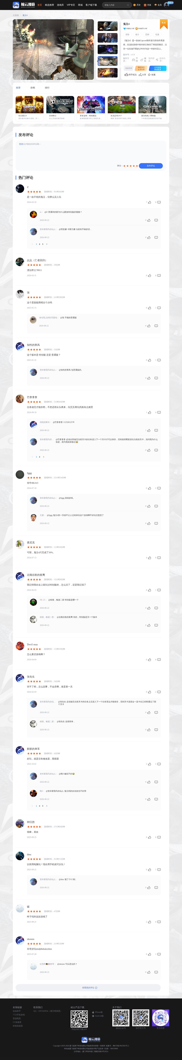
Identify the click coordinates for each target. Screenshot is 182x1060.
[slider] (131, 165)
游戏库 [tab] (60, 5)
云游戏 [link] (16, 15)
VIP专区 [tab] (71, 5)
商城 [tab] (80, 5)
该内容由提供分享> (157, 59)
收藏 (153, 75)
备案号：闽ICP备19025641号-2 (117, 1046)
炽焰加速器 (18, 1026)
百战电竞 (17, 1018)
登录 (21, 144)
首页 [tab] (39, 5)
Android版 (99, 1016)
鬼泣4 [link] (25, 15)
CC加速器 (17, 1022)
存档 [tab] (32, 87)
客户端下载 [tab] (91, 5)
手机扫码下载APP (79, 1029)
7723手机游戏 (19, 1015)
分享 (144, 75)
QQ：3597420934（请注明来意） (47, 1011)
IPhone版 (99, 1012)
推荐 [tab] (18, 87)
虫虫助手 (17, 1011)
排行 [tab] (47, 87)
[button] (108, 26)
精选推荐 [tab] (49, 5)
